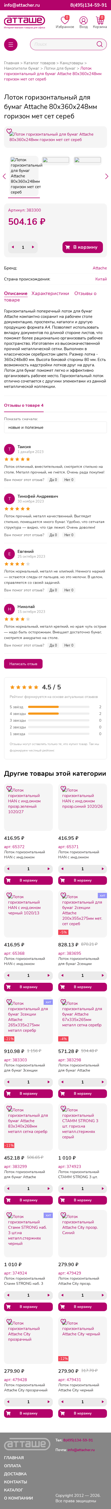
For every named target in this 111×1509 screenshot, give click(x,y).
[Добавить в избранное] (9, 131)
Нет (68, 480)
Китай (101, 279)
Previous (4, 176)
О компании (18, 1498)
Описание (15, 293)
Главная (11, 63)
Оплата (12, 1466)
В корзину (85, 247)
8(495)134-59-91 (88, 5)
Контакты (15, 1482)
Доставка (15, 1474)
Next (107, 176)
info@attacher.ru (22, 5)
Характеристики (50, 293)
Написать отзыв (23, 664)
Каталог (13, 1490)
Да (53, 480)
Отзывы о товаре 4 (24, 405)
